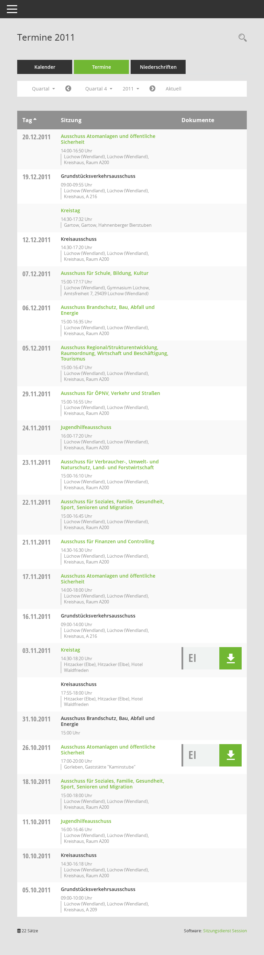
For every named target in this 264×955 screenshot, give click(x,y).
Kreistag (70, 210)
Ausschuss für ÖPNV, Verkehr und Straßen (110, 393)
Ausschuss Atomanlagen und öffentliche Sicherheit (108, 139)
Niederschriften (158, 67)
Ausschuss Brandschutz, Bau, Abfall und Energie (108, 310)
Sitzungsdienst (225, 931)
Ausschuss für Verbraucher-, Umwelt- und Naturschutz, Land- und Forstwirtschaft (110, 464)
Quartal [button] (41, 88)
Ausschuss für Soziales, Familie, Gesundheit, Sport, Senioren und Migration (112, 504)
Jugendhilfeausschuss (86, 427)
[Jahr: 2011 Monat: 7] (68, 89)
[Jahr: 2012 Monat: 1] (152, 89)
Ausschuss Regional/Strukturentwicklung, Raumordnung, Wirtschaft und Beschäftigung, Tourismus (114, 353)
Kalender (44, 67)
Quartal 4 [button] (96, 88)
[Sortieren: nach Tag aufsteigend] (34, 120)
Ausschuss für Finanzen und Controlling (107, 541)
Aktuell (174, 88)
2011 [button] (129, 88)
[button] (230, 658)
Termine (101, 67)
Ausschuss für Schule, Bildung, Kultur (104, 273)
